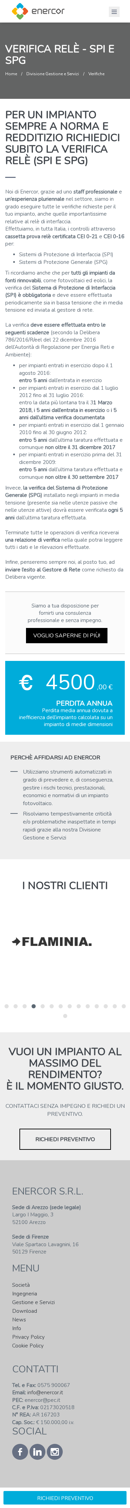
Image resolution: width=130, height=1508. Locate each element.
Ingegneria (24, 1293)
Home (11, 74)
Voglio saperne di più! (66, 635)
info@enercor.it (44, 1392)
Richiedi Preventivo (65, 1139)
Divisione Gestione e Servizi (52, 74)
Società (21, 1285)
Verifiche (96, 74)
